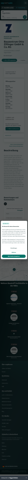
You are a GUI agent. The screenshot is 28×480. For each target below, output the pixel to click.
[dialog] (14, 240)
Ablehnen (14, 252)
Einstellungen (14, 248)
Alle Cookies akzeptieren (14, 256)
